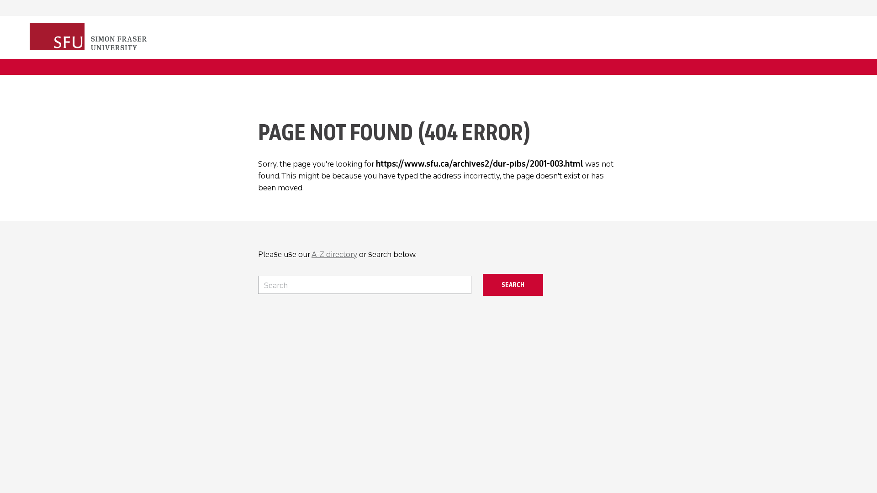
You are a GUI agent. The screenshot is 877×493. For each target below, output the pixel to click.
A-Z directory (334, 254)
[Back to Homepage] (89, 37)
